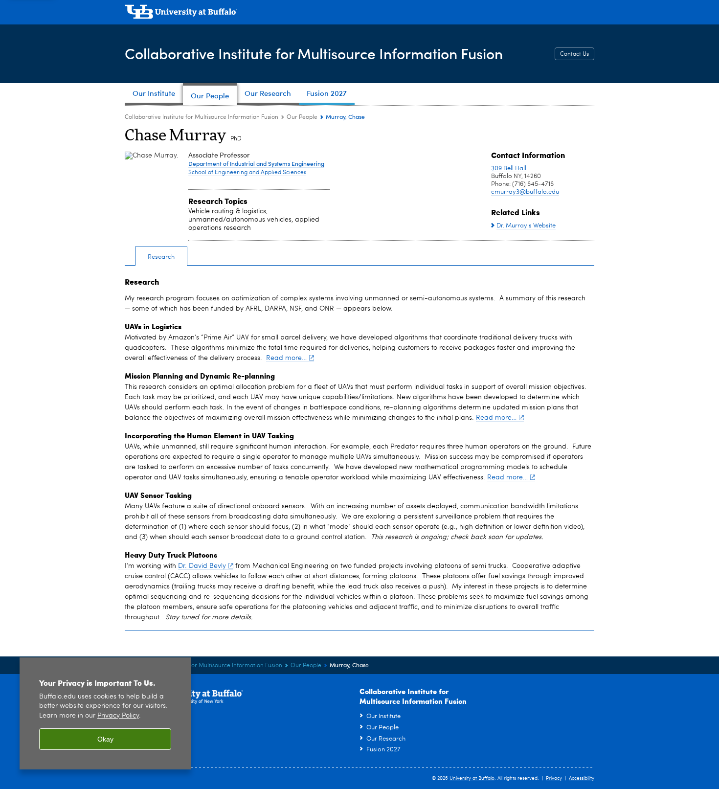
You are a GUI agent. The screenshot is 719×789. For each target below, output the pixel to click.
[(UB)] (359, 13)
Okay (105, 739)
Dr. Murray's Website (526, 226)
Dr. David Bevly (202, 566)
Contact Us (574, 54)
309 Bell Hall (508, 168)
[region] (105, 713)
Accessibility (581, 778)
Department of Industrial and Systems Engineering (256, 163)
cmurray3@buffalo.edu (525, 192)
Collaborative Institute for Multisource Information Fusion (314, 53)
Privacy (554, 778)
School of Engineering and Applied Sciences (247, 173)
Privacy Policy (118, 716)
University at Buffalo (471, 778)
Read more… (286, 358)
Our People (302, 117)
